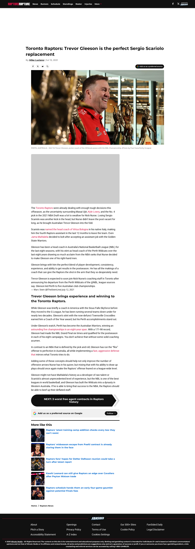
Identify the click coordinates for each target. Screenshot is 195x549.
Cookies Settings (101, 534)
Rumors (44, 4)
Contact (96, 524)
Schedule (55, 4)
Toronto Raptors (44, 208)
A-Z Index (71, 534)
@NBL (94, 282)
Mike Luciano (36, 60)
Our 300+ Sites (128, 524)
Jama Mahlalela (39, 236)
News (35, 4)
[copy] (47, 66)
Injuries (88, 4)
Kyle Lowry (94, 211)
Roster (79, 4)
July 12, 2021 (68, 289)
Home (34, 506)
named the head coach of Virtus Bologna (66, 229)
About (34, 524)
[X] (178, 4)
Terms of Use (99, 529)
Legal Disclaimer (155, 529)
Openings (71, 524)
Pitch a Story (37, 529)
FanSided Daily (155, 524)
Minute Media (17, 542)
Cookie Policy (127, 529)
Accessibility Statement (43, 534)
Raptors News (46, 506)
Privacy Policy (73, 529)
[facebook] (173, 4)
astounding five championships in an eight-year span (59, 329)
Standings (68, 4)
